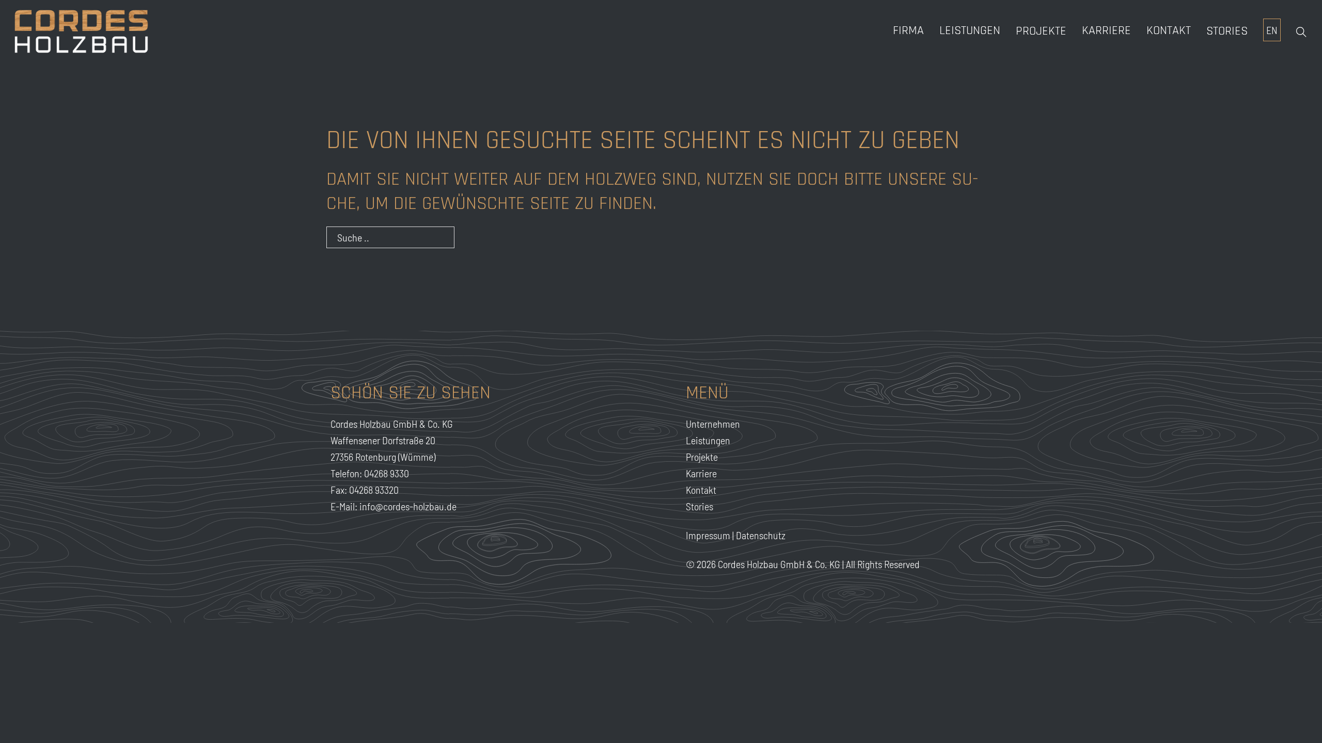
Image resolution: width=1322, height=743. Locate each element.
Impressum (708, 535)
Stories (1227, 31)
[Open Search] (1301, 32)
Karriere (701, 473)
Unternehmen (713, 423)
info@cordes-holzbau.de (408, 506)
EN (1272, 30)
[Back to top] (1291, 717)
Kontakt (1168, 30)
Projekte (1041, 31)
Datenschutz (760, 535)
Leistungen (969, 30)
